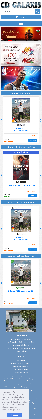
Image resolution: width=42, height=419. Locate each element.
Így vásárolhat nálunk (21, 369)
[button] (2, 34)
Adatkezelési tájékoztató (21, 366)
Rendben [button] (14, 415)
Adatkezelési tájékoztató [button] (11, 410)
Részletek (33, 140)
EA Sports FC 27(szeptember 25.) (21, 129)
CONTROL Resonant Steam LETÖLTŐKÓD (21, 185)
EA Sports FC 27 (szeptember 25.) (21, 291)
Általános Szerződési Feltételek (21, 363)
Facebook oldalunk (21, 351)
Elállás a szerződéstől (21, 372)
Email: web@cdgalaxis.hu (21, 345)
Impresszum (21, 360)
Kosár (22, 17)
